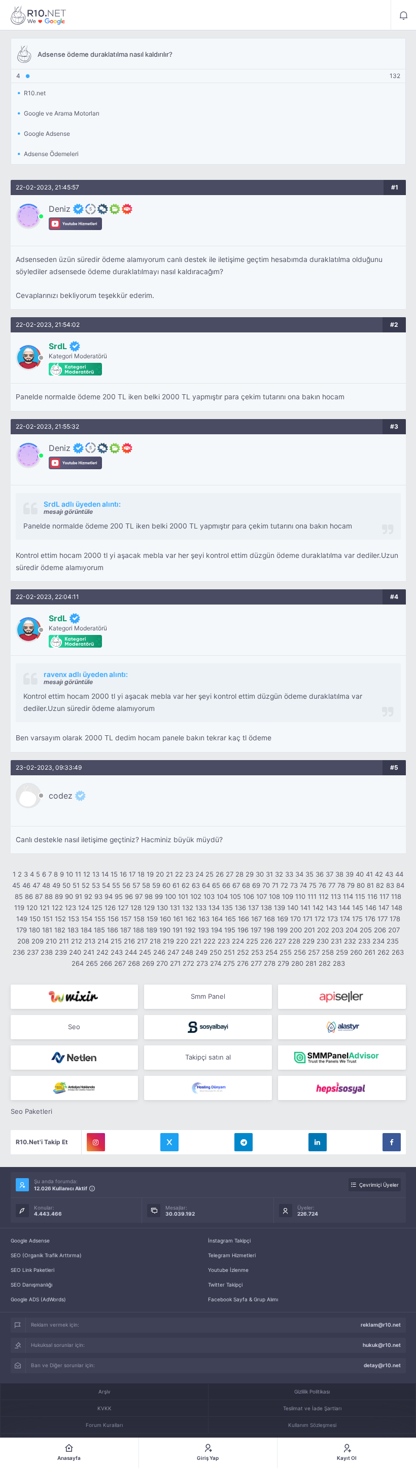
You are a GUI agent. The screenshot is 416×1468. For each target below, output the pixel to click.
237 (33, 952)
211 (64, 941)
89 (59, 896)
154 (86, 919)
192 (190, 930)
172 (320, 919)
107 (261, 896)
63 (196, 885)
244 (131, 952)
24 (199, 874)
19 (150, 874)
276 (243, 963)
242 (102, 952)
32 (279, 874)
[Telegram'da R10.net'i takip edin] (243, 1142)
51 (76, 885)
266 (106, 963)
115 (360, 896)
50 (66, 885)
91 (78, 896)
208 (23, 941)
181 (47, 930)
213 (89, 941)
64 (206, 885)
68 (246, 885)
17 (132, 874)
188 (138, 930)
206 (380, 930)
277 (256, 963)
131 (175, 908)
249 (201, 952)
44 (399, 874)
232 (350, 941)
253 (257, 952)
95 (119, 896)
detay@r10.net (382, 1365)
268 (134, 963)
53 (96, 885)
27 (229, 874)
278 (269, 963)
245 (145, 952)
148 (396, 908)
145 (357, 908)
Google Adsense (30, 1240)
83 (390, 885)
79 (351, 885)
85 (19, 896)
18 (141, 874)
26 (220, 874)
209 (37, 941)
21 (169, 874)
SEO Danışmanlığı (31, 1285)
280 (297, 963)
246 (159, 952)
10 (69, 874)
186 (112, 930)
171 (308, 919)
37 (329, 874)
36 (320, 874)
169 (282, 919)
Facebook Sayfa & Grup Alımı (243, 1299)
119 (19, 908)
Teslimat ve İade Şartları (312, 1408)
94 (109, 896)
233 (364, 941)
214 (103, 941)
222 (209, 941)
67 (236, 885)
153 (73, 919)
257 (314, 952)
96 (129, 896)
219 (168, 941)
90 (69, 896)
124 (83, 908)
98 (149, 896)
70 (266, 885)
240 (75, 952)
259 (342, 952)
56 (126, 885)
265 (92, 963)
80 (361, 885)
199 (282, 930)
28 (239, 874)
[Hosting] (342, 1027)
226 (266, 941)
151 (48, 919)
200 (296, 930)
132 (187, 908)
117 (384, 896)
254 (271, 952)
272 (188, 963)
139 (279, 908)
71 (275, 885)
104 (222, 896)
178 (395, 919)
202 (323, 930)
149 (21, 919)
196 (243, 930)
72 (284, 885)
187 (125, 930)
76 (322, 885)
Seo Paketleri (31, 1111)
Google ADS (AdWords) (38, 1299)
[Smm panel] (342, 1057)
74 (303, 885)
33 (289, 874)
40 (360, 874)
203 (337, 930)
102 (195, 896)
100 (170, 896)
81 (370, 885)
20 (160, 874)
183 (73, 930)
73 (294, 885)
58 (146, 885)
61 (176, 885)
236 (19, 952)
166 (243, 919)
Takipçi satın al (208, 1057)
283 (339, 963)
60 (166, 885)
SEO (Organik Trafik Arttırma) (46, 1255)
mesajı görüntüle (68, 511)
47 (36, 885)
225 (252, 941)
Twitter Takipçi (225, 1285)
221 (195, 941)
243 (117, 952)
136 (240, 908)
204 (351, 930)
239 (61, 952)
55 (116, 885)
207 (394, 930)
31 (269, 874)
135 (227, 908)
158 (139, 919)
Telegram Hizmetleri (232, 1255)
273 (202, 963)
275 (229, 963)
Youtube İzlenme (228, 1270)
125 (96, 908)
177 (382, 919)
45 (16, 885)
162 (190, 919)
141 (305, 908)
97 (139, 896)
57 (136, 885)
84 (400, 885)
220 (182, 941)
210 (51, 941)
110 (300, 896)
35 (309, 874)
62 (186, 885)
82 (380, 885)
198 (268, 930)
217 (142, 941)
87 (39, 896)
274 (215, 963)
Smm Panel (208, 996)
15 (114, 874)
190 (164, 930)
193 (203, 930)
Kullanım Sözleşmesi (312, 1425)
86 (29, 896)
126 (110, 908)
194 (216, 930)
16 (123, 874)
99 (159, 896)
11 (78, 874)
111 (312, 896)
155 (100, 919)
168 (269, 919)
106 (248, 896)
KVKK (104, 1408)
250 (216, 952)
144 (344, 908)
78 (341, 885)
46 (26, 885)
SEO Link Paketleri (32, 1270)
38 (339, 874)
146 (370, 908)
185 (99, 930)
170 (295, 919)
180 (34, 930)
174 (345, 919)
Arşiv (104, 1391)
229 (308, 941)
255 (286, 952)
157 (126, 919)
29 (250, 874)
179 (21, 930)
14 (105, 874)
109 (287, 896)
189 (151, 930)
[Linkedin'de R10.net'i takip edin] (317, 1142)
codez (61, 796)
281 (311, 963)
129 (149, 908)
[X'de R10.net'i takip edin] (169, 1142)
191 (177, 930)
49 (56, 885)
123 (70, 908)
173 (332, 919)
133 (200, 908)
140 (292, 908)
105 (235, 896)
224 (238, 941)
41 (369, 874)
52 (86, 885)
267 (120, 963)
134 (214, 908)
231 (336, 941)
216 (129, 941)
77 (331, 885)
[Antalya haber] (74, 1088)
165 (230, 919)
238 (47, 952)
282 (325, 963)
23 (189, 874)
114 (348, 896)
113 (336, 896)
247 (173, 952)
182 (59, 930)
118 (396, 896)
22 (179, 874)
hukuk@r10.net (382, 1345)
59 (156, 885)
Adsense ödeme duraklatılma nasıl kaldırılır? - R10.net (38, 15)
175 (357, 919)
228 (294, 941)
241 (88, 952)
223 (224, 941)
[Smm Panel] (342, 997)
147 (383, 908)
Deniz (60, 209)
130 (162, 908)
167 (256, 919)
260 (356, 952)
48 (46, 885)
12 (86, 874)
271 (175, 963)
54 (106, 885)
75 (313, 885)
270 (162, 963)
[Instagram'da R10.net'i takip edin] (96, 1142)
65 (216, 885)
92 (88, 896)
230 (323, 941)
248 (187, 952)
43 (389, 874)
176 (370, 919)
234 (378, 941)
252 (243, 952)
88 (49, 896)
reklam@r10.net (381, 1325)
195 (229, 930)
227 (280, 941)
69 (256, 885)
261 (369, 952)
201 (309, 930)
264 (78, 963)
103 (209, 896)
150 (35, 919)
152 (60, 919)
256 (300, 952)
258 (328, 952)
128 (136, 908)
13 (95, 874)
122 (57, 908)
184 (86, 930)
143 (331, 908)
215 (116, 941)
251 (229, 952)
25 (209, 874)
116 (372, 896)
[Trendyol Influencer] (74, 997)
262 (383, 952)
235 (393, 941)
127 (123, 908)
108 (274, 896)
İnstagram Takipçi (229, 1240)
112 (324, 896)
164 (217, 919)
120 (32, 908)
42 (379, 874)
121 (45, 908)
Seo (74, 1027)
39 (349, 874)
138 (266, 908)
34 (299, 874)
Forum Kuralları (104, 1425)
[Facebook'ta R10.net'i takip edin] (392, 1142)
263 (398, 952)
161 (178, 919)
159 (152, 919)
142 (318, 908)
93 (98, 896)
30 (260, 874)
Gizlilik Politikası (312, 1391)
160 (165, 919)
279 (283, 963)
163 (204, 919)
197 (256, 930)
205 (366, 930)
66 (226, 885)
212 (76, 941)
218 (155, 941)
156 (113, 919)
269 (148, 963)
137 (253, 908)
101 (183, 896)
